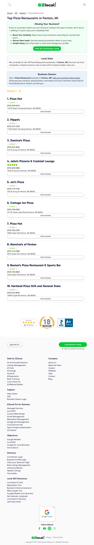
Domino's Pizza (20, 140)
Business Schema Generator (19, 488)
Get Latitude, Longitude (17, 496)
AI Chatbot (11, 430)
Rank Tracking (13, 379)
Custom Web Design (16, 414)
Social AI (10, 373)
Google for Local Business (18, 445)
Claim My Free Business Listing (47, 48)
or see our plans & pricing (73, 348)
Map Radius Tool (14, 485)
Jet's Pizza (17, 182)
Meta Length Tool (14, 490)
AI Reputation (13, 376)
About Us (52, 362)
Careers (51, 368)
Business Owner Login (16, 399)
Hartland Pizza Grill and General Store (36, 286)
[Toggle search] (9, 5)
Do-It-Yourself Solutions (17, 362)
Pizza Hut (16, 99)
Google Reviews (14, 439)
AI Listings (11, 370)
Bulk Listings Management (18, 465)
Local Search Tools (15, 482)
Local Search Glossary (16, 499)
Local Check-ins (13, 381)
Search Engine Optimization (19, 427)
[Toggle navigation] (84, 5)
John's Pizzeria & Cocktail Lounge (32, 161)
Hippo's (15, 119)
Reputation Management (18, 419)
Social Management (15, 416)
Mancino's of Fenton (23, 244)
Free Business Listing (73, 344)
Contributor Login (15, 457)
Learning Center (14, 501)
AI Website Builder (15, 384)
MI (16, 13)
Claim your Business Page (18, 462)
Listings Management (16, 365)
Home (9, 13)
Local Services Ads (15, 424)
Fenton (23, 13)
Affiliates (52, 370)
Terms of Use (58, 537)
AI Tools (10, 368)
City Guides (12, 473)
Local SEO (11, 411)
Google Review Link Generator (20, 493)
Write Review (45, 111)
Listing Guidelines (14, 468)
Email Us (15, 344)
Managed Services (15, 408)
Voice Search (12, 447)
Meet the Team (54, 365)
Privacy (48, 537)
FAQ (9, 396)
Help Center (12, 393)
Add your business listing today (66, 78)
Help (50, 373)
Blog (50, 379)
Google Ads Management (18, 422)
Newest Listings (14, 470)
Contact (51, 376)
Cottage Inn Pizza (21, 203)
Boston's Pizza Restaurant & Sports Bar (35, 265)
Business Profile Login (16, 459)
